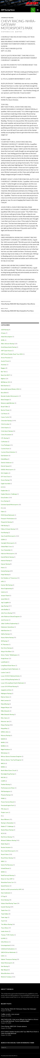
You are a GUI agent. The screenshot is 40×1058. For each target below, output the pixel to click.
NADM (3, 739)
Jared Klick (4, 599)
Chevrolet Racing (7, 17)
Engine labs (4, 490)
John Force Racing (6, 613)
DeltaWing (4, 459)
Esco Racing (4, 501)
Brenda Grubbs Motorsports (9, 396)
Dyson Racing (5, 480)
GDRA (3, 539)
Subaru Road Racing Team (9, 903)
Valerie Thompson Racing (8, 959)
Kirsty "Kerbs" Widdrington (9, 655)
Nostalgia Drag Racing (7, 774)
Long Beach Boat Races (8, 665)
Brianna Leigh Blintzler (7, 403)
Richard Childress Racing (8, 840)
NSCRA (3, 777)
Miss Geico (4, 718)
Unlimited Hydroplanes (8, 949)
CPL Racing (4, 438)
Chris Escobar (5, 424)
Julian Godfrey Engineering (9, 623)
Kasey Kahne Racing (7, 637)
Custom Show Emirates (8, 452)
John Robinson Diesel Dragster (10, 616)
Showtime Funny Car (7, 882)
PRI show (4, 809)
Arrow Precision (6, 357)
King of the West (6, 651)
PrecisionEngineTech (7, 805)
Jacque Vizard (5, 595)
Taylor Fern (4, 910)
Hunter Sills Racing (6, 585)
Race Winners (5, 819)
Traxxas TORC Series (7, 935)
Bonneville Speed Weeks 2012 (10, 389)
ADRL (2, 340)
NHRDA (3, 746)
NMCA (3, 763)
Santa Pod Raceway (7, 865)
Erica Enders (4, 497)
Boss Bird (4, 392)
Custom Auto (5, 448)
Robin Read (4, 844)
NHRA (3, 742)
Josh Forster (5, 620)
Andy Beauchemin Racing (8, 347)
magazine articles (6, 690)
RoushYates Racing (7, 858)
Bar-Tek (3, 371)
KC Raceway (5, 644)
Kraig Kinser (4, 658)
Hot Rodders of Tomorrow (9, 578)
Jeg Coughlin (5, 602)
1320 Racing (4, 329)
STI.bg (3, 896)
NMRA (3, 767)
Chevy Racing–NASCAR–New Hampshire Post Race (17, 310)
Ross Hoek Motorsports (8, 851)
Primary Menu (37, 10)
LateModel (4, 662)
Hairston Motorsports (7, 553)
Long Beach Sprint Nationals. (9, 669)
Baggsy (3, 368)
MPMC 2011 (5, 732)
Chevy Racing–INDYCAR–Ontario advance (14, 1026)
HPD (2, 581)
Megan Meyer (5, 707)
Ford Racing (4, 532)
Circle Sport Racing (7, 431)
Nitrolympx (4, 753)
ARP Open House (6, 350)
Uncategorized (5, 945)
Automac (4, 364)
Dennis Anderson (6, 462)
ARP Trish (19, 31)
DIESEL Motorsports (7, 469)
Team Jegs (4, 917)
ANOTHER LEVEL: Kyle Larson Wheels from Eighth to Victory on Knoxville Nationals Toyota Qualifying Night (19, 1020)
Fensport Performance (8, 518)
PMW (2, 798)
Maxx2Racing (5, 704)
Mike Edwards (5, 711)
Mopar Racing (5, 725)
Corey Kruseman (6, 434)
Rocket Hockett (6, 847)
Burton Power (5, 410)
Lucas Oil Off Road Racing (9, 686)
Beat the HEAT (5, 375)
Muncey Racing (5, 735)
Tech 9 (3, 921)
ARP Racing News (8, 10)
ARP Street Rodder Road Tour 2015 (12, 354)
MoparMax (4, 728)
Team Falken (5, 914)
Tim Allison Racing (6, 924)
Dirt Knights (4, 473)
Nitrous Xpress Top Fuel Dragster (11, 760)
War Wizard (4, 970)
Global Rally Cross (6, 546)
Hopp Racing (5, 574)
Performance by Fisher (8, 788)
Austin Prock (5, 361)
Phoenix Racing (5, 795)
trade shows (5, 931)
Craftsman (4, 441)
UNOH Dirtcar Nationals (8, 952)
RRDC (3, 861)
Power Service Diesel (7, 802)
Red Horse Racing (6, 837)
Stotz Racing (5, 900)
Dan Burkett (4, 455)
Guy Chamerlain (6, 550)
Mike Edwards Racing (7, 714)
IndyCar (3, 592)
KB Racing (4, 641)
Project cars (4, 812)
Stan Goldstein (5, 893)
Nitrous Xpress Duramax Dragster (11, 756)
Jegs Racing (4, 606)
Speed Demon (5, 886)
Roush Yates (5, 854)
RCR (2, 833)
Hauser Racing (5, 564)
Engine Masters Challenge (9, 494)
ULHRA (3, 938)
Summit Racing (5, 907)
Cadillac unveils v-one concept (10, 1014)
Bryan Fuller (4, 406)
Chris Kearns (5, 427)
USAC (3, 956)
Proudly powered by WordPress (9, 1055)
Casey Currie (5, 417)
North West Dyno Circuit (8, 770)
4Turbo (3, 333)
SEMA (3, 872)
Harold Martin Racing (7, 557)
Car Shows (4, 413)
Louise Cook (4, 672)
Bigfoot (3, 378)
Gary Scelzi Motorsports (8, 536)
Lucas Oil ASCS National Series (10, 676)
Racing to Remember (7, 823)
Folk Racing (4, 525)
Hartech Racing (5, 560)
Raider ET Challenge (7, 826)
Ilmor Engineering (6, 588)
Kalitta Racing (5, 634)
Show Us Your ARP (6, 879)
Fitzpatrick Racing (6, 522)
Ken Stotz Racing (6, 648)
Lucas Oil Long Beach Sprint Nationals (12, 683)
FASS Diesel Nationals (7, 515)
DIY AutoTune (5, 476)
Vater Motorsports (6, 963)
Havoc (3, 567)
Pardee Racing (5, 784)
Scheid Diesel (5, 868)
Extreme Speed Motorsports (9, 504)
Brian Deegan (5, 399)
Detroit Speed (5, 466)
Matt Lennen (5, 700)
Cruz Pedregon (5, 445)
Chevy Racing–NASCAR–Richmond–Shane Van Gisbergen (18, 1009)
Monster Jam (5, 721)
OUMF (3, 781)
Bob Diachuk (5, 385)
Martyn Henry (5, 697)
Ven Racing (4, 966)
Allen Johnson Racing (7, 343)
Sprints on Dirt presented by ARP (11, 889)
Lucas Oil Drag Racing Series (9, 679)
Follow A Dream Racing (8, 529)
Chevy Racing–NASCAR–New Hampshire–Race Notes (18, 303)
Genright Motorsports (8, 543)
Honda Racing (5, 571)
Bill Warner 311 (5, 382)
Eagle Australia (5, 483)
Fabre (2, 511)
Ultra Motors (5, 942)
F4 (1, 508)
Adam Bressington (6, 336)
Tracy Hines (4, 928)
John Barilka (4, 609)
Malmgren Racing (6, 693)
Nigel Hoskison (5, 749)
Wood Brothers (5, 973)
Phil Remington (5, 791)
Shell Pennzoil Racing (7, 875)
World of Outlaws (6, 977)
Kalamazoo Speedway (7, 627)
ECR (2, 487)
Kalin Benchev (5, 630)
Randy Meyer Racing (7, 830)
